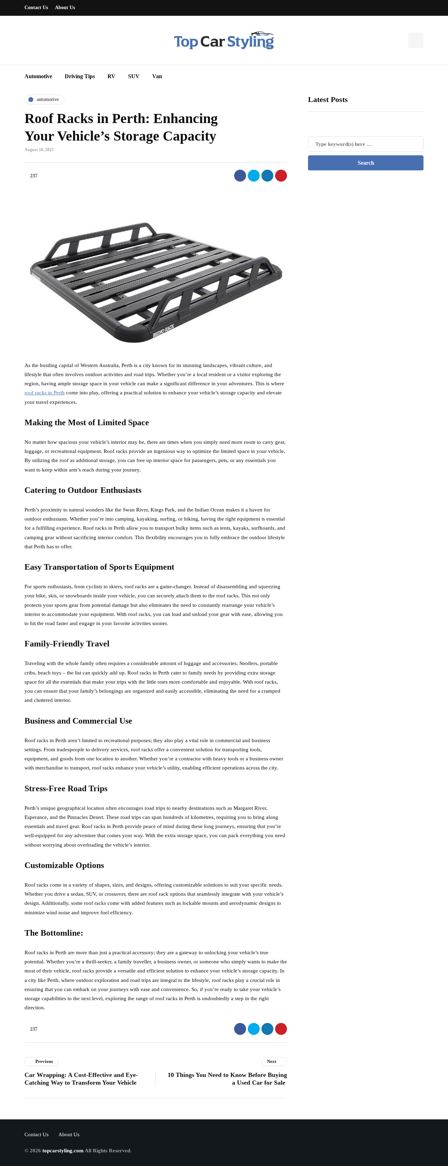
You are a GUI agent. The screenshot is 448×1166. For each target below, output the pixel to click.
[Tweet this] (254, 176)
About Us (65, 7)
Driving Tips (80, 76)
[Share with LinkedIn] (267, 176)
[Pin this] (281, 176)
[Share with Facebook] (240, 176)
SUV (134, 76)
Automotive (38, 76)
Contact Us (36, 7)
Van (157, 76)
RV (111, 76)
